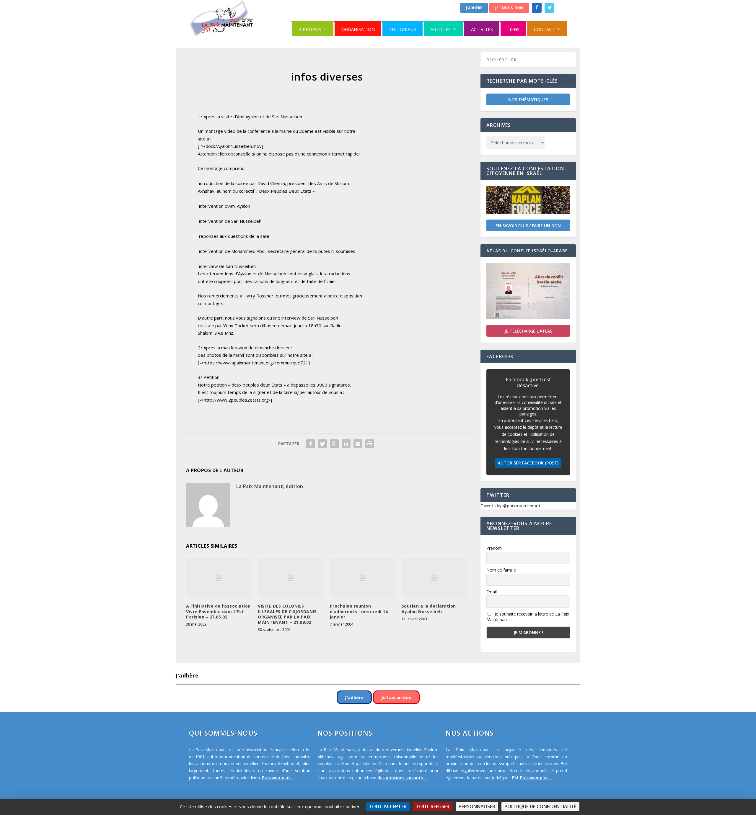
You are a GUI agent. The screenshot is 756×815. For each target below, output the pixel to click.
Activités (482, 29)
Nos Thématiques (528, 99)
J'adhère (474, 7)
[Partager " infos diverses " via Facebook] (311, 444)
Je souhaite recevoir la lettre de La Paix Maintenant (527, 616)
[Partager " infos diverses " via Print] (370, 444)
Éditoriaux (402, 29)
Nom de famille (501, 570)
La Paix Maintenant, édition (269, 486)
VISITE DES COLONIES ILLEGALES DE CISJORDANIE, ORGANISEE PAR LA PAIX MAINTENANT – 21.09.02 (288, 614)
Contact (544, 29)
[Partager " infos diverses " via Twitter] (322, 444)
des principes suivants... (401, 777)
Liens (513, 29)
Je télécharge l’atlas (528, 331)
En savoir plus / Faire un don (528, 225)
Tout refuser (432, 806)
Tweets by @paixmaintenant (510, 505)
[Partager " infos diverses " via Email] (358, 444)
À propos (310, 29)
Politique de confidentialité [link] (540, 806)
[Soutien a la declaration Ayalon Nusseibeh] (434, 578)
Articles (441, 29)
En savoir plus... (278, 777)
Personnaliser (477, 806)
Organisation (358, 29)
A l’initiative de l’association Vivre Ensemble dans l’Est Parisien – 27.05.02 (218, 611)
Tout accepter (388, 806)
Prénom (494, 548)
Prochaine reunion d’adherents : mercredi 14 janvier (359, 611)
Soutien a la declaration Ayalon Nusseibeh (429, 608)
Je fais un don (509, 7)
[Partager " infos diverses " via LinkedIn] (346, 444)
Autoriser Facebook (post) (528, 463)
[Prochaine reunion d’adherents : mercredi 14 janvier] (363, 578)
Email (491, 592)
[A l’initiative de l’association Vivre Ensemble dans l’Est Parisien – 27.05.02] (219, 578)
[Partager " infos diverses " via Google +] (334, 444)
